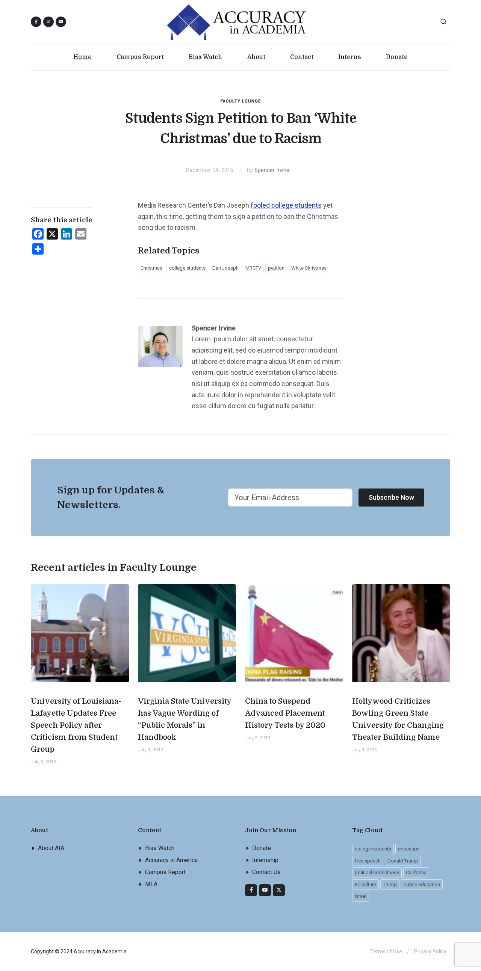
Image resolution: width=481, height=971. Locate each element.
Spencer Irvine (271, 170)
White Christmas (309, 268)
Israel (360, 896)
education (409, 849)
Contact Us (266, 872)
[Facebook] (251, 890)
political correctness (377, 872)
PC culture (365, 884)
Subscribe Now (391, 497)
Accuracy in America (171, 860)
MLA (151, 884)
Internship (265, 860)
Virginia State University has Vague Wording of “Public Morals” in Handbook (184, 719)
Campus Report (165, 872)
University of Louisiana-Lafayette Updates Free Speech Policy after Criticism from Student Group (76, 725)
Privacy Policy (430, 951)
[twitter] (279, 890)
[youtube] (61, 22)
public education (422, 884)
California (416, 872)
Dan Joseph (225, 268)
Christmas (151, 268)
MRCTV (253, 268)
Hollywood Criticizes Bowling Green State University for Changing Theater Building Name (398, 719)
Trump (390, 884)
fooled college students (286, 205)
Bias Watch (159, 848)
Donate (261, 848)
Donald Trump (402, 861)
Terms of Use (386, 951)
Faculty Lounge (241, 101)
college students (187, 268)
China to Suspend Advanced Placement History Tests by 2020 (285, 713)
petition (276, 268)
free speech (368, 861)
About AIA (51, 848)
